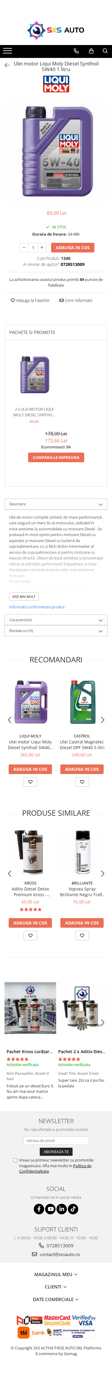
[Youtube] (50, 1209)
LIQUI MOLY (30, 736)
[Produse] (8, 52)
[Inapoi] (4, 65)
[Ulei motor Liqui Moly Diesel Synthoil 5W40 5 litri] (30, 702)
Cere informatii (78, 300)
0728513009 (59, 1246)
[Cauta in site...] (105, 51)
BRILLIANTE (82, 883)
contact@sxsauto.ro (59, 1254)
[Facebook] (39, 1209)
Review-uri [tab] (21, 630)
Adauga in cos (73, 247)
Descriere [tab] (17, 504)
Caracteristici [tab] (20, 619)
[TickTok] (73, 1209)
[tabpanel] (56, 152)
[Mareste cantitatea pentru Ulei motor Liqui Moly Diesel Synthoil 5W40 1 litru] (42, 247)
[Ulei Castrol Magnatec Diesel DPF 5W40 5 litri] (82, 702)
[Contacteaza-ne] (76, 51)
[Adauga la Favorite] (30, 782)
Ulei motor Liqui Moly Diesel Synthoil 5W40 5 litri (30, 744)
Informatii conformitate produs (37, 607)
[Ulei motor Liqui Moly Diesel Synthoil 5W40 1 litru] (56, 152)
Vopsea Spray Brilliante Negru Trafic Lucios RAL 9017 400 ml (82, 891)
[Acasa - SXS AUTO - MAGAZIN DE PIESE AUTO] (56, 31)
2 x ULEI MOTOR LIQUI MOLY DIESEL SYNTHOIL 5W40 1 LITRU (34, 411)
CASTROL (82, 736)
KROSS (30, 883)
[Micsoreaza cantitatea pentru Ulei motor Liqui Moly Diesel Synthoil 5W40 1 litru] (24, 247)
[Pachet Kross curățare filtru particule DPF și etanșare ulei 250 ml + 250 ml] (30, 1008)
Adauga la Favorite (32, 300)
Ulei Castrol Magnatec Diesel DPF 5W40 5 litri (82, 744)
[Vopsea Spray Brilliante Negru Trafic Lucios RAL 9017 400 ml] (82, 852)
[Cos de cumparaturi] (91, 51)
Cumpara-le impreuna (56, 457)
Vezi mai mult (24, 596)
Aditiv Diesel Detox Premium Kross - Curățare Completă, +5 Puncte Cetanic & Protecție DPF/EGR (30, 891)
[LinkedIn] (61, 1209)
